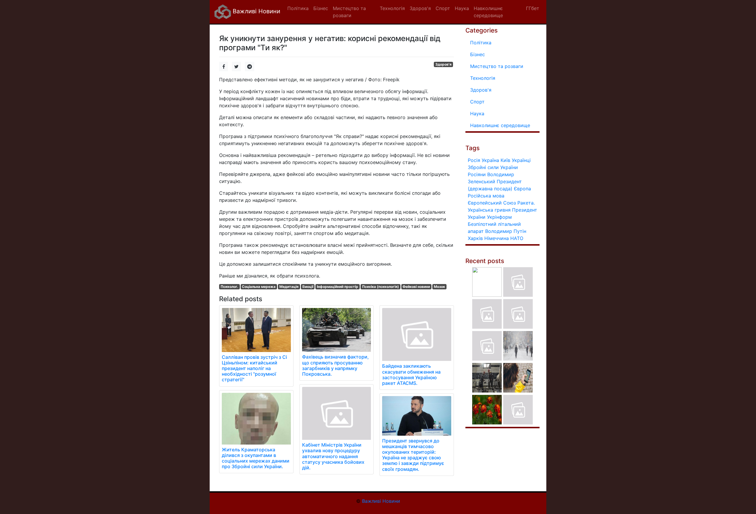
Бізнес (477, 54)
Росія (474, 160)
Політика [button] (298, 8)
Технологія (482, 78)
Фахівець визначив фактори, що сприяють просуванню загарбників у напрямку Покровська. (335, 365)
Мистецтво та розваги (496, 66)
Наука (477, 113)
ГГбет (532, 8)
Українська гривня (489, 210)
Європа (522, 189)
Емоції (307, 286)
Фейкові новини (416, 286)
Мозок (439, 286)
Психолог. (229, 286)
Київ (505, 160)
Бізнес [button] (320, 8)
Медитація (289, 286)
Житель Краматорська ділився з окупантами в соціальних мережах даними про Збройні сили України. (255, 458)
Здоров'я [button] (420, 8)
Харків (475, 238)
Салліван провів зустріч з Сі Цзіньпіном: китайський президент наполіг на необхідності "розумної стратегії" (254, 368)
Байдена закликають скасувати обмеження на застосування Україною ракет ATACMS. (411, 374)
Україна (490, 160)
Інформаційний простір (337, 286)
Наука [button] (462, 8)
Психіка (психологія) (380, 286)
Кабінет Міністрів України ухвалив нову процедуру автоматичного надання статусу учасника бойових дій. (333, 456)
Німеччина (496, 238)
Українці (521, 160)
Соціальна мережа (259, 286)
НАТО (516, 238)
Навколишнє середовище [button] (488, 11)
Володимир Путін (505, 231)
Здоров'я (443, 64)
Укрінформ (499, 217)
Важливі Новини (255, 11)
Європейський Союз (492, 203)
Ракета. (526, 203)
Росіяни (477, 174)
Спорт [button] (443, 8)
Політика (480, 43)
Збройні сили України (493, 167)
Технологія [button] (392, 8)
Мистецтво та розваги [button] (349, 11)
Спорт (477, 102)
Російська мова (486, 196)
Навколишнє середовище (500, 125)
